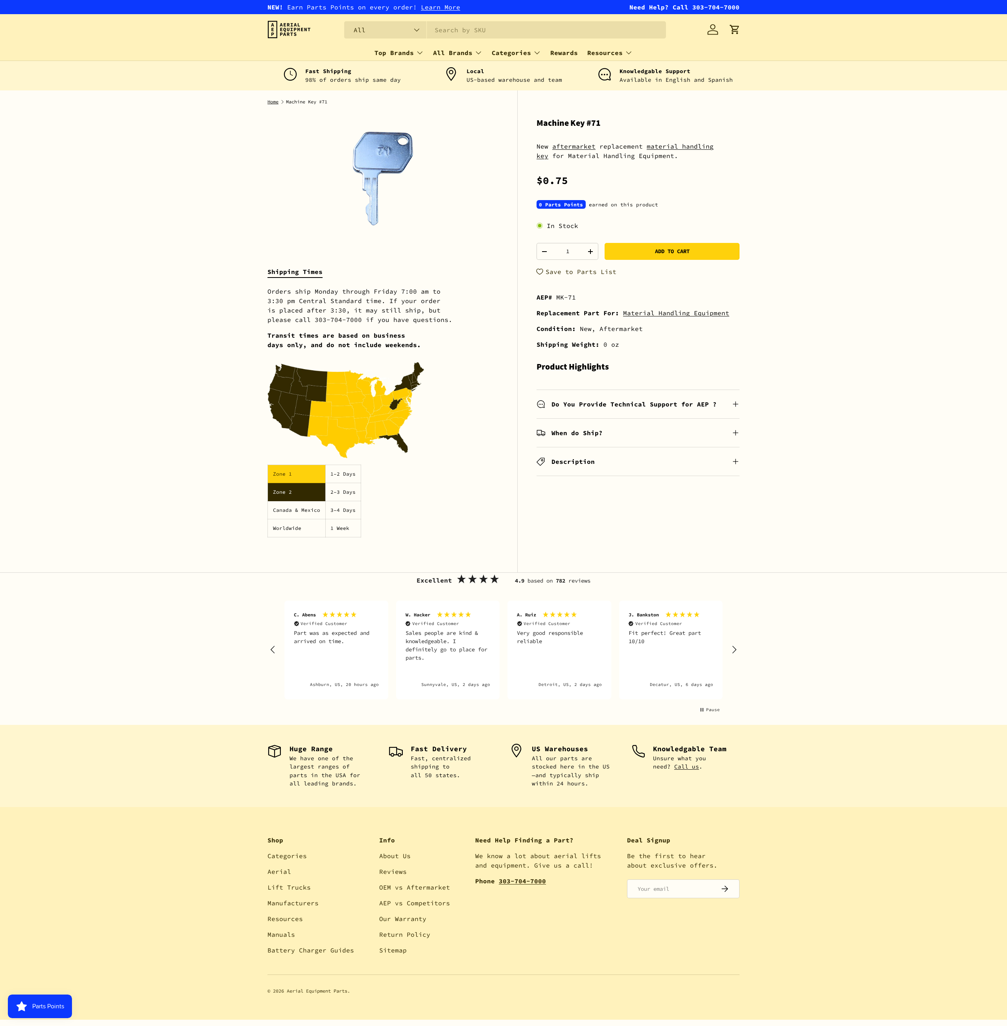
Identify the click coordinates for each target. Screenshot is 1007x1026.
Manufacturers (293, 903)
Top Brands (394, 53)
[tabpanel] (382, 412)
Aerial (279, 871)
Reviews (393, 871)
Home (272, 101)
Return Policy (404, 934)
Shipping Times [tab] (295, 272)
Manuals (281, 934)
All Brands (452, 53)
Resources (605, 53)
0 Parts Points (561, 204)
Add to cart (672, 251)
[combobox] (505, 30)
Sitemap (393, 950)
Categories (511, 53)
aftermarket (574, 146)
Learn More (440, 7)
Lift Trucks (289, 887)
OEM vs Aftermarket (414, 887)
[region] (503, 650)
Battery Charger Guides (310, 950)
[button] (734, 29)
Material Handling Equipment (676, 313)
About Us (395, 856)
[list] (383, 179)
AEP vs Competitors (414, 903)
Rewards (564, 53)
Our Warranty (402, 919)
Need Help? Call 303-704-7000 (684, 7)
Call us (686, 766)
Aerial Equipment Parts (317, 991)
